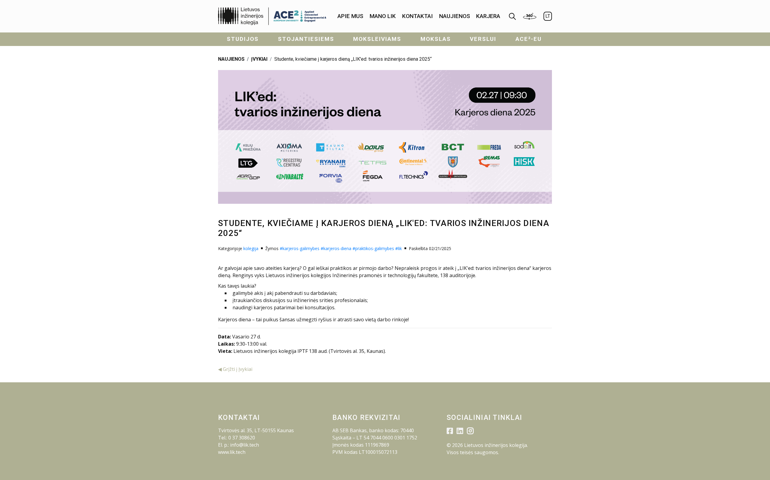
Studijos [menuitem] (243, 38)
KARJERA (488, 16)
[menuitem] (350, 16)
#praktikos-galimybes (373, 248)
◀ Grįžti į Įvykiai (235, 369)
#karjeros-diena (336, 248)
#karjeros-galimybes (299, 248)
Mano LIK (383, 16)
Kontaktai (417, 16)
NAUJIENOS (231, 59)
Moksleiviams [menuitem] (377, 38)
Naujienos (454, 16)
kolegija (250, 248)
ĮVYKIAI (259, 59)
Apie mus (350, 16)
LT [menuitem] (547, 16)
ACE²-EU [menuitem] (529, 38)
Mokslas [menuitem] (435, 38)
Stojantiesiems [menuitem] (306, 38)
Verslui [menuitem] (483, 38)
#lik (398, 248)
